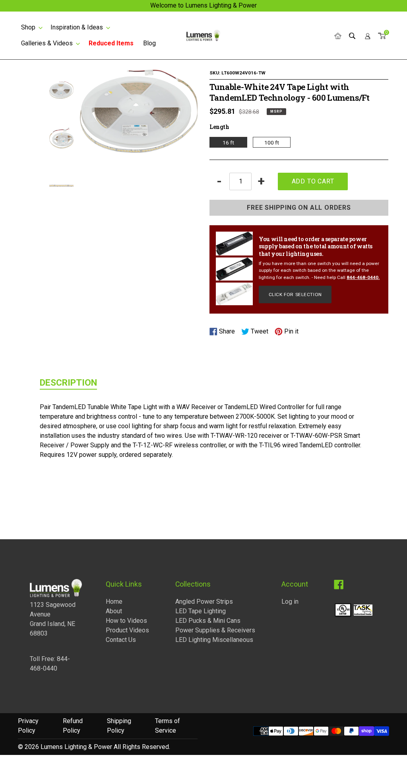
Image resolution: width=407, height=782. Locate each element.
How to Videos (126, 620)
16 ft (228, 142)
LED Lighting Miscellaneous (214, 640)
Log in (289, 601)
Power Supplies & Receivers (215, 630)
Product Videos (127, 630)
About (114, 611)
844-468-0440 (362, 277)
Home (114, 601)
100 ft (271, 142)
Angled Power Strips (204, 601)
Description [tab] (68, 382)
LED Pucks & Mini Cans (207, 620)
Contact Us (121, 640)
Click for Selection (295, 294)
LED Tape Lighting (200, 611)
